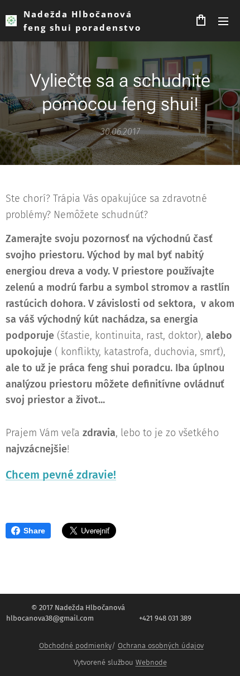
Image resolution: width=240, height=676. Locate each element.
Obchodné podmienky (75, 645)
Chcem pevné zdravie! (61, 474)
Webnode (151, 662)
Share (34, 530)
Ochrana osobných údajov (161, 645)
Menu (223, 21)
